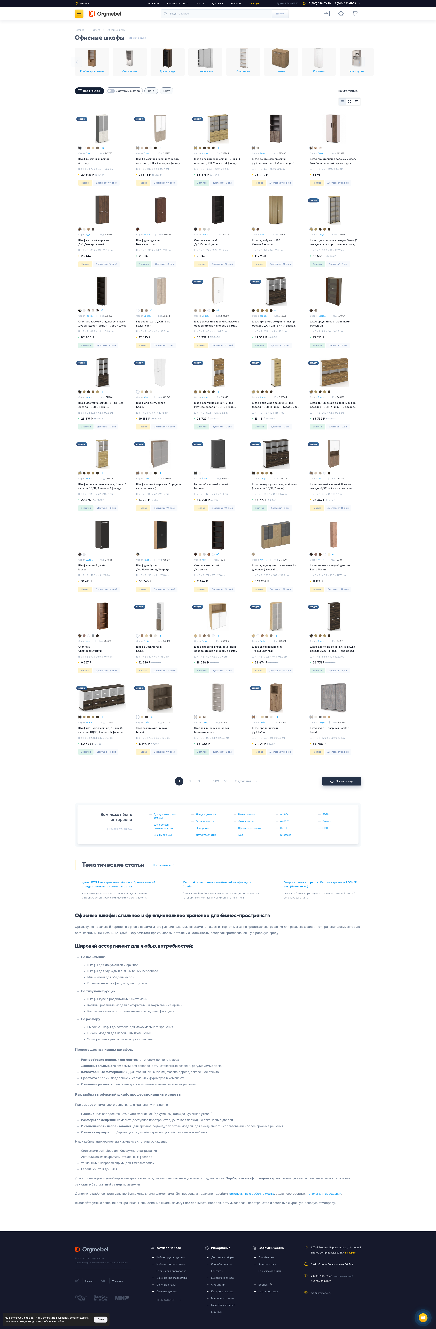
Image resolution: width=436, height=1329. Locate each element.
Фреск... (206, 478)
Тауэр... (147, 559)
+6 (159, 148)
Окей (101, 1319)
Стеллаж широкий (206, 242)
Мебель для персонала (171, 1264)
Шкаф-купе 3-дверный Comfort (329, 730)
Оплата (200, 3)
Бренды (265, 1284)
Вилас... (263, 153)
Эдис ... (89, 234)
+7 (101, 310)
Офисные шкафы (117, 30)
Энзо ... (263, 234)
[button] (77, 62)
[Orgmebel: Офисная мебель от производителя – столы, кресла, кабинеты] (105, 14)
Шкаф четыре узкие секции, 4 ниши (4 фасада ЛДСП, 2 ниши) (274, 488)
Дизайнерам (266, 1257)
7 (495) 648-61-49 (321, 1276)
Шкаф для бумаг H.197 (266, 242)
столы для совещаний (325, 1193)
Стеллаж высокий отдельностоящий (102, 323)
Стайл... (89, 153)
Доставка (217, 3)
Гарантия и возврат (223, 1305)
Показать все (162, 865)
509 (216, 781)
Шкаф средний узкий (91, 567)
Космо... (148, 234)
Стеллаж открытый (206, 567)
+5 (217, 554)
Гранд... (205, 722)
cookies (28, 1317)
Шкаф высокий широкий (93, 160)
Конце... (205, 153)
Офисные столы (166, 1284)
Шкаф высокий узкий (149, 648)
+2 (151, 310)
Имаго (320, 559)
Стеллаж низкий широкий (152, 730)
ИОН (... (263, 559)
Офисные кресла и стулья (172, 1277)
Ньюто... (321, 316)
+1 (217, 148)
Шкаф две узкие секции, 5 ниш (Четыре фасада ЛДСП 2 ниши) (214, 406)
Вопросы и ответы (222, 1298)
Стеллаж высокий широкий (211, 730)
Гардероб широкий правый (211, 486)
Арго (204, 559)
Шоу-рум (216, 1311)
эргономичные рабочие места (251, 1193)
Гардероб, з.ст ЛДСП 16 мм (153, 323)
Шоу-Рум (254, 3)
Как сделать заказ (177, 3)
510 (224, 781)
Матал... (147, 397)
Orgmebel (91, 1250)
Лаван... (321, 153)
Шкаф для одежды (148, 242)
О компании (152, 3)
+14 (102, 148)
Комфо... (321, 722)
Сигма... (147, 316)
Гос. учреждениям (270, 1271)
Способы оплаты (221, 1264)
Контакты (236, 3)
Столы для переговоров (171, 1271)
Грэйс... (89, 316)
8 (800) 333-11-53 (321, 1281)
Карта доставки (268, 1291)
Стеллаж (90, 648)
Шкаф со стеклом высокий (273, 160)
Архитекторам (267, 1264)
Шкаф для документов (150, 404)
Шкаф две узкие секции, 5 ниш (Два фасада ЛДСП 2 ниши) (101, 406)
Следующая (242, 781)
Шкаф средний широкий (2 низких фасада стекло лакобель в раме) (215, 650)
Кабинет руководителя (171, 1257)
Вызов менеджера (222, 1277)
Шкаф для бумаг (153, 567)
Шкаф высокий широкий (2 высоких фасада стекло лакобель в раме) (216, 325)
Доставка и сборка (222, 1257)
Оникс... (147, 153)
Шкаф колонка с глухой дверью (330, 567)
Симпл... (205, 234)
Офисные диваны (167, 1291)
